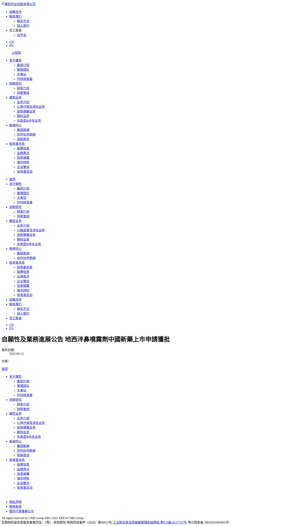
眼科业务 (23, 116)
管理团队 (23, 69)
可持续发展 (24, 79)
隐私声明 (15, 502)
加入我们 (23, 25)
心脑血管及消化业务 (31, 230)
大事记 (21, 74)
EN (11, 45)
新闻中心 (15, 125)
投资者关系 (17, 143)
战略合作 (15, 12)
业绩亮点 (23, 153)
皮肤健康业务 (26, 111)
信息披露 (23, 157)
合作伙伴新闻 (26, 134)
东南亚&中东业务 (29, 120)
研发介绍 (23, 88)
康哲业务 (15, 97)
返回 (5, 369)
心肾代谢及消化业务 (31, 106)
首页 (12, 179)
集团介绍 (23, 65)
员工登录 (15, 318)
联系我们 (15, 16)
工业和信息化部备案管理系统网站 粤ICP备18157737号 (150, 522)
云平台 (21, 35)
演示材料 (23, 162)
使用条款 (15, 506)
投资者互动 (24, 171)
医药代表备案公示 (21, 511)
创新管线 (23, 93)
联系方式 (23, 21)
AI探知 (16, 52)
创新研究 (15, 83)
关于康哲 (15, 60)
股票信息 (23, 148)
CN (11, 41)
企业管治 (23, 167)
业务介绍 (23, 102)
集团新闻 (23, 130)
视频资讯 (23, 139)
